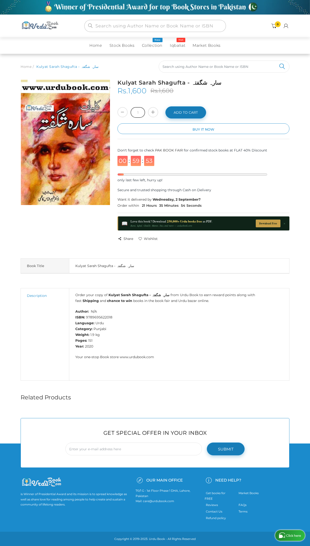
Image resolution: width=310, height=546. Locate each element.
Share (128, 239)
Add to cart (186, 112)
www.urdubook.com (137, 357)
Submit (225, 449)
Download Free (268, 223)
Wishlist (151, 239)
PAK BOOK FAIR (169, 150)
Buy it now (203, 129)
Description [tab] (37, 295)
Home (26, 66)
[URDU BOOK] (41, 26)
